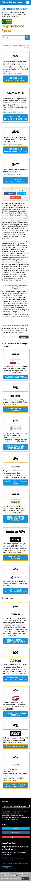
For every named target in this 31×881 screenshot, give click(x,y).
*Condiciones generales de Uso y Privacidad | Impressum (12, 859)
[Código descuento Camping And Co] (15, 429)
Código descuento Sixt (15, 746)
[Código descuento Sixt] (15, 733)
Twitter (16, 828)
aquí (17, 875)
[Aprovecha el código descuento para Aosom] (15, 660)
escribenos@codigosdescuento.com (16, 806)
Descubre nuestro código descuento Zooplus (15, 519)
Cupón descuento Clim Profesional (15, 714)
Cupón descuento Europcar (15, 180)
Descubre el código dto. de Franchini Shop (15, 785)
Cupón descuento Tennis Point (15, 409)
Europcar (23, 337)
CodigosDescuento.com (12, 2)
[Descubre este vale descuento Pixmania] (15, 614)
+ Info (25, 14)
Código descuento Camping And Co (15, 447)
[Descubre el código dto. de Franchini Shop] (15, 765)
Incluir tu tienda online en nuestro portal (15, 863)
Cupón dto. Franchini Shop (15, 482)
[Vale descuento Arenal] (15, 362)
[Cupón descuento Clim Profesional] (15, 698)
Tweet (22, 194)
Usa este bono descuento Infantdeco (15, 591)
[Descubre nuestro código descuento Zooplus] (15, 502)
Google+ (15, 198)
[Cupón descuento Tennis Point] (15, 395)
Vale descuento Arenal (16, 377)
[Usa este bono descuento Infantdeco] (15, 577)
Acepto (25, 878)
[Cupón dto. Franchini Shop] (15, 466)
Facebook (11, 194)
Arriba (6, 868)
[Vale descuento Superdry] (15, 539)
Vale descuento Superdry (15, 557)
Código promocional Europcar (15, 117)
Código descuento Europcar (15, 79)
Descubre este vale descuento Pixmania (15, 641)
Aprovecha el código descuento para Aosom (15, 678)
